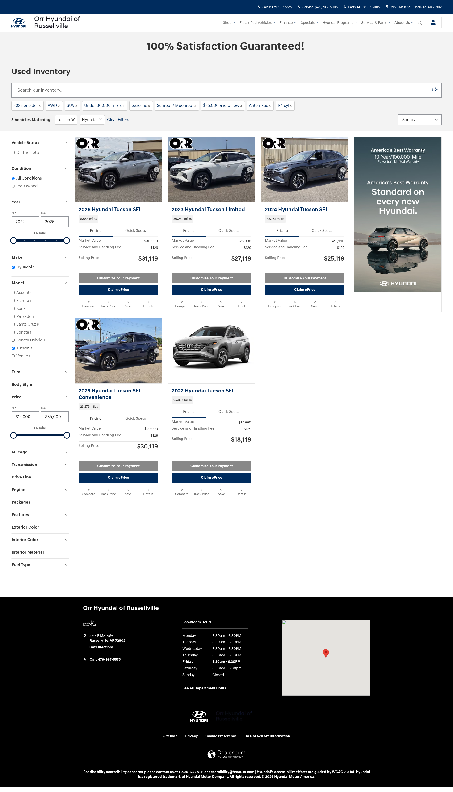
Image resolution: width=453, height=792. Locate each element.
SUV (72, 105)
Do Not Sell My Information (267, 736)
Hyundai (89, 119)
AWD (54, 105)
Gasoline (140, 105)
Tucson (63, 119)
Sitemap (170, 736)
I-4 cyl (285, 105)
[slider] (13, 240)
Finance (286, 23)
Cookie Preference (221, 736)
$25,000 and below (222, 105)
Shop (227, 23)
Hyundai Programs (338, 23)
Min (14, 213)
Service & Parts (373, 23)
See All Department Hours (204, 688)
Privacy (191, 736)
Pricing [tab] (95, 230)
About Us (402, 23)
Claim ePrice (118, 290)
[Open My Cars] (432, 22)
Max (43, 213)
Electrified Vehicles (255, 23)
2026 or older (27, 105)
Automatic (260, 105)
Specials (308, 23)
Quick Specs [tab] (135, 230)
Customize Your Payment (118, 278)
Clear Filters (118, 119)
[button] (118, 219)
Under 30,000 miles (104, 105)
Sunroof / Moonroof (176, 105)
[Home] (20, 23)
